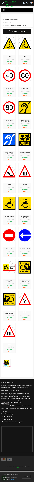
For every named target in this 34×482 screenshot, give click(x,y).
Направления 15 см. (25, 248)
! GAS (9, 56)
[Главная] (3, 17)
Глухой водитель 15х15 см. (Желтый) (25, 121)
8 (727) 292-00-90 (7, 416)
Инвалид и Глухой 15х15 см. (25, 217)
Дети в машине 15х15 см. (25, 153)
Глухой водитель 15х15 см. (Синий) (9, 153)
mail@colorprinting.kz (8, 414)
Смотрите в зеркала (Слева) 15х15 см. (25, 281)
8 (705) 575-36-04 (7, 419)
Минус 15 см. (9, 248)
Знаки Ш (25, 184)
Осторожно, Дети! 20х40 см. (9, 281)
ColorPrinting (17, 467)
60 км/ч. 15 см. (24, 88)
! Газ (25, 56)
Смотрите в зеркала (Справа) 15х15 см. (9, 312)
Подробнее (12, 479)
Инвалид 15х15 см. (9, 216)
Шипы (9, 344)
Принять (26, 477)
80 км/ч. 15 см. (9, 120)
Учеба (24, 312)
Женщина (9, 184)
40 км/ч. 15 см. (9, 88)
